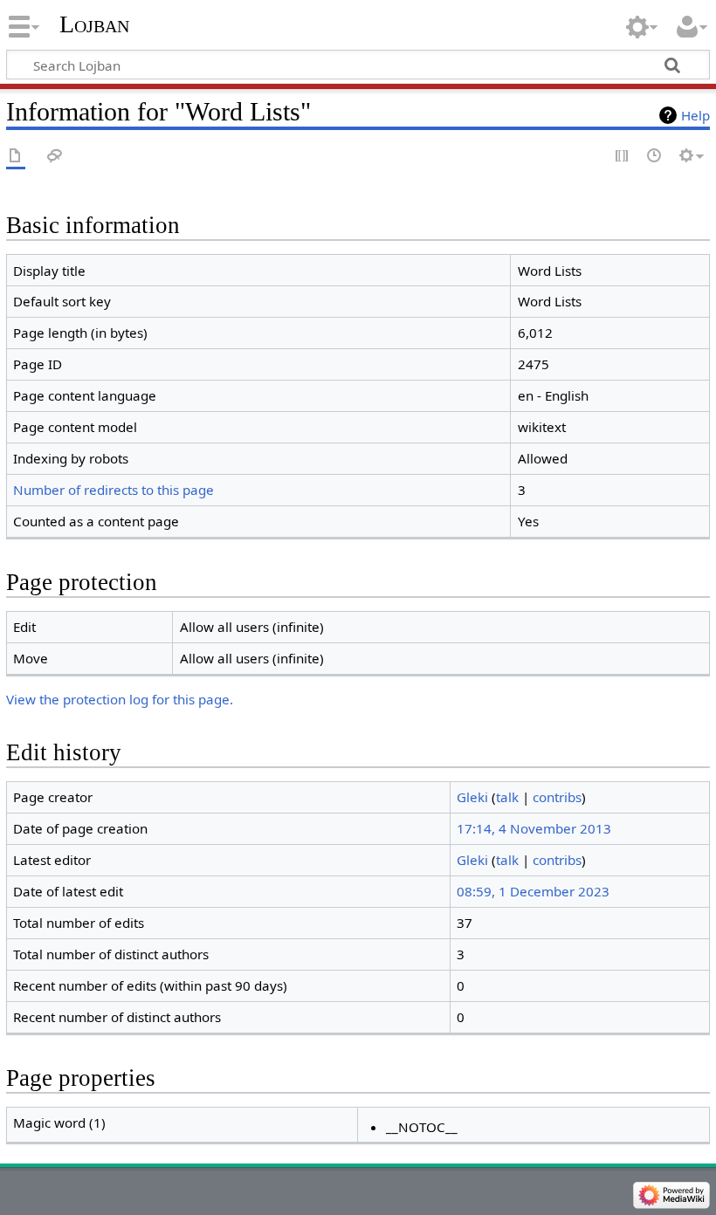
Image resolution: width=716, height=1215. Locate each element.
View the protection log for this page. (119, 699)
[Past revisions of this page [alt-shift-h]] (654, 157)
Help (695, 115)
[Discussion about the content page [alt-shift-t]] (55, 157)
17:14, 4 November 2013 (534, 828)
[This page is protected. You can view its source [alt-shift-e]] (622, 157)
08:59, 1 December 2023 (533, 891)
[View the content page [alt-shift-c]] (15, 157)
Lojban (94, 24)
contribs (557, 797)
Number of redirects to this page (113, 489)
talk (507, 797)
